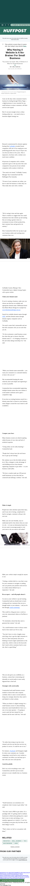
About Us (2, 875)
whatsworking (7, 843)
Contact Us (13, 875)
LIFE (21, 872)
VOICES (25, 872)
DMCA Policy (18, 877)
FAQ (14, 859)
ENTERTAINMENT (14, 872)
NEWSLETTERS (18, 874)
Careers (23, 875)
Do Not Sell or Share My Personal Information (12, 880)
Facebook (12, 751)
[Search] (8, 25)
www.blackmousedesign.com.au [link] (11, 310)
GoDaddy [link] (12, 146)
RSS (17, 875)
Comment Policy (10, 877)
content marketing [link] (14, 607)
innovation (6, 841)
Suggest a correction (15, 846)
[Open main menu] (2, 25)
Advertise (7, 875)
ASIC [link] (3, 316)
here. (25, 46)
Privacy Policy (9, 878)
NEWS (2, 872)
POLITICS (6, 872)
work (16, 843)
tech (25, 841)
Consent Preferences (19, 878)
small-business (16, 841)
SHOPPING (10, 874)
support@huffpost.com (23, 859)
